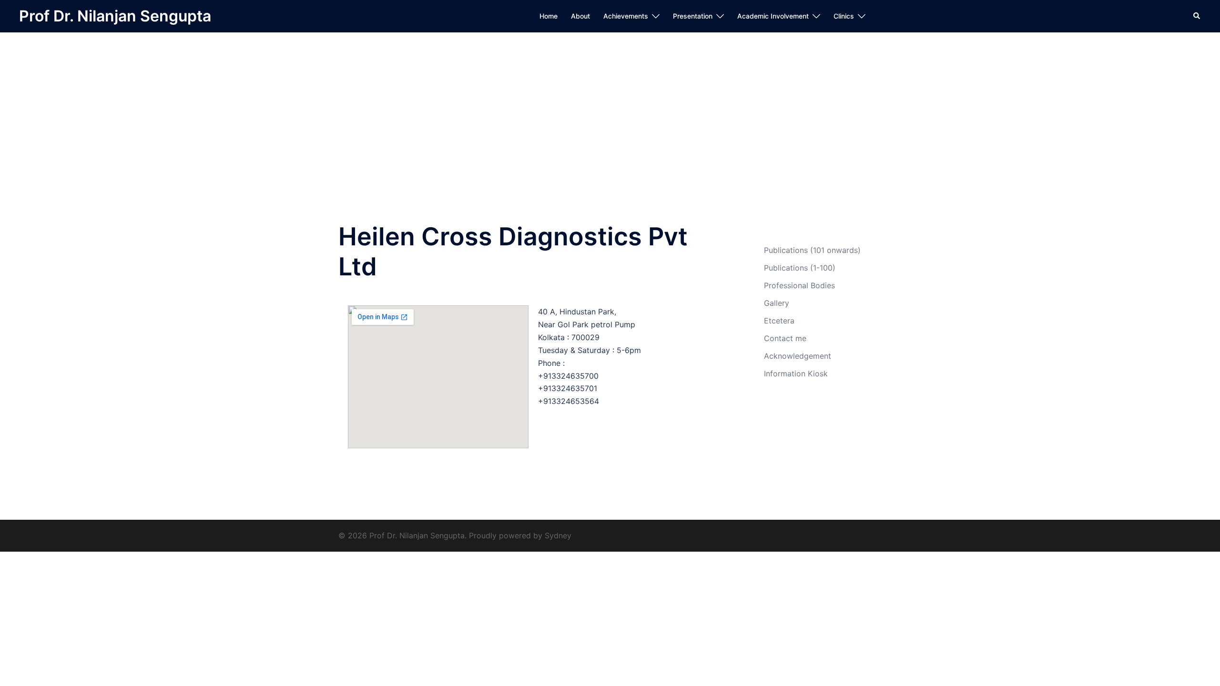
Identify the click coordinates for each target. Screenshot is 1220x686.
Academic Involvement (773, 16)
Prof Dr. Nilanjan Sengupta (115, 16)
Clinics (844, 16)
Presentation (692, 16)
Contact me (785, 338)
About (580, 16)
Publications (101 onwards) (812, 250)
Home (548, 16)
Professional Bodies (799, 285)
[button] (1197, 16)
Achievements (625, 16)
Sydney (558, 535)
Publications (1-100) (799, 267)
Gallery (776, 303)
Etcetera (779, 320)
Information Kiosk (796, 373)
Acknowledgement (797, 356)
